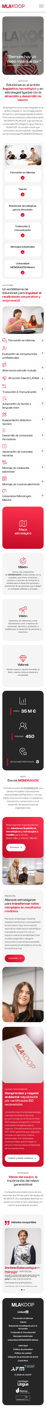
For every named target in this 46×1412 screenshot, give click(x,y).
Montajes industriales (23, 1336)
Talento (23, 1322)
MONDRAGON (31, 788)
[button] (23, 340)
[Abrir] (41, 6)
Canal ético (23, 1361)
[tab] (21, 1289)
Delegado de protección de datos (23, 1357)
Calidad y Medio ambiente (20, 1158)
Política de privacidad (23, 1349)
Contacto (14, 847)
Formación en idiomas (23, 1318)
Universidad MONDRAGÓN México (23, 1340)
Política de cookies (23, 1353)
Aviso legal (23, 1346)
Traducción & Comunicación (23, 1332)
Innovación (13, 958)
